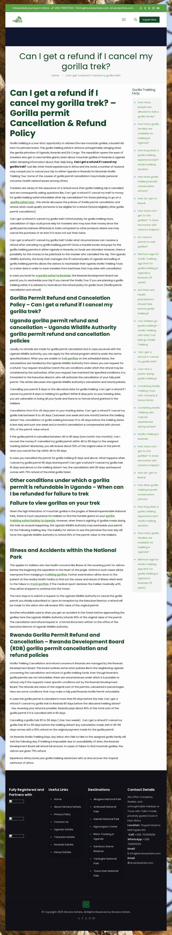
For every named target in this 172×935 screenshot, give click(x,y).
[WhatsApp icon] (141, 8)
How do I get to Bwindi (147, 201)
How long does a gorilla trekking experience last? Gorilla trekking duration (148, 160)
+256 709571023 (63, 8)
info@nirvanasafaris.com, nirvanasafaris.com (106, 8)
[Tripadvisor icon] (157, 8)
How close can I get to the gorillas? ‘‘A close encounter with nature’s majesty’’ (149, 220)
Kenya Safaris (62, 852)
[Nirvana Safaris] (17, 19)
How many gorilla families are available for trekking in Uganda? (148, 133)
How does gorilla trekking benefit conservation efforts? (148, 184)
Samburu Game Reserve (103, 849)
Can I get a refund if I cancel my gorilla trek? (93, 75)
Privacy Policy (62, 814)
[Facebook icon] (145, 8)
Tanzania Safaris (64, 837)
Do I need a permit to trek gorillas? (146, 241)
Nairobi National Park (106, 819)
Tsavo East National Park (106, 873)
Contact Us (61, 822)
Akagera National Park (107, 799)
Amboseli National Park (105, 809)
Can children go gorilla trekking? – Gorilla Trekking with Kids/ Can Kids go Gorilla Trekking (148, 332)
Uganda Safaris (63, 829)
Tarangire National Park (105, 861)
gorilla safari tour (22, 202)
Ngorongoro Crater (105, 826)
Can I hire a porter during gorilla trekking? (147, 373)
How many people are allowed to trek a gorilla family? (148, 109)
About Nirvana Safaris (67, 806)
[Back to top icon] (86, 904)
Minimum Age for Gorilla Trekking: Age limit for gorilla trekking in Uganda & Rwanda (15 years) (148, 268)
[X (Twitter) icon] (149, 8)
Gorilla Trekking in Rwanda (148, 436)
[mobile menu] (124, 20)
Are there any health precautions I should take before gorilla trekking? (146, 301)
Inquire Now (149, 19)
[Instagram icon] (153, 8)
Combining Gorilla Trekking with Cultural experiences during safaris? (149, 417)
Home (55, 75)
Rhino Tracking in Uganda (104, 836)
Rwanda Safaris (63, 844)
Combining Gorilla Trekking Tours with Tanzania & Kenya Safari (149, 393)
